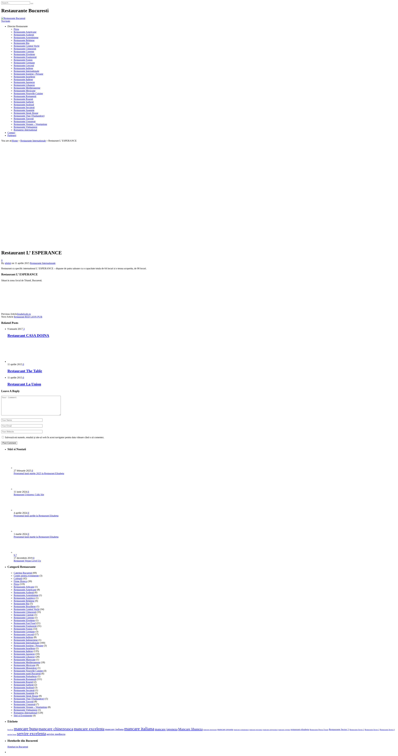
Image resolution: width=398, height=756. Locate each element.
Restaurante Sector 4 (387, 730)
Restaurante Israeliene (24, 76)
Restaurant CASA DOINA (28, 335)
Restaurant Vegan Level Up (27, 560)
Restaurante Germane (24, 62)
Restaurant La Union (24, 384)
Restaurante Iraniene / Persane (28, 74)
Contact (11, 132)
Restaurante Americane (25, 32)
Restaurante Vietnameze (25, 127)
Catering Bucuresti (23, 573)
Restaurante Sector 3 (372, 730)
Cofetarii (18, 578)
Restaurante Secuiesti (24, 107)
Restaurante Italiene (23, 79)
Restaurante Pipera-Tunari (319, 730)
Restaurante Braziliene (25, 606)
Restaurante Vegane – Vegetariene (30, 124)
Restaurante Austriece (24, 598)
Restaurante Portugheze (25, 676)
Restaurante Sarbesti (24, 102)
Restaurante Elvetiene (24, 54)
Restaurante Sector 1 (339, 729)
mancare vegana (284, 730)
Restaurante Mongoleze (25, 668)
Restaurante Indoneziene (26, 640)
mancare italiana (139, 728)
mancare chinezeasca (55, 729)
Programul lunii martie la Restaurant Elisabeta (36, 536)
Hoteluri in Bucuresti (17, 746)
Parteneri (11, 135)
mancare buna (26, 728)
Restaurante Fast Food (25, 623)
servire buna (11, 734)
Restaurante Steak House (26, 113)
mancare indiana (114, 729)
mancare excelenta (89, 729)
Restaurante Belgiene (24, 40)
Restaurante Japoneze (24, 82)
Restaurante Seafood (24, 104)
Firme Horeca (20, 581)
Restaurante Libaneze (24, 85)
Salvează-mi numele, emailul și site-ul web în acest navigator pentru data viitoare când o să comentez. (54, 437)
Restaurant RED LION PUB (28, 316)
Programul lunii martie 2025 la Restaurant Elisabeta (39, 473)
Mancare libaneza (190, 729)
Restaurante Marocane (25, 659)
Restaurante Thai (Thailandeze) (29, 116)
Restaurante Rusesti (23, 99)
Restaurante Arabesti (24, 34)
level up (10, 730)
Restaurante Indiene (23, 68)
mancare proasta (225, 729)
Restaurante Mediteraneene (27, 88)
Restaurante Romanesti (25, 96)
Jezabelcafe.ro (24, 314)
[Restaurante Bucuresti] (13, 18)
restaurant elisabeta (300, 729)
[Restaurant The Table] (24, 361)
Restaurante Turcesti (24, 118)
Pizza (16, 29)
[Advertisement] (199, 170)
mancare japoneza (166, 729)
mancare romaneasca (241, 730)
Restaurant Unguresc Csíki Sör (29, 494)
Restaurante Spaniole (24, 110)
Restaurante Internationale (26, 71)
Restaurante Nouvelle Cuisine (28, 93)
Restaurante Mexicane (24, 90)
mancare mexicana (210, 730)
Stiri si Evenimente (23, 715)
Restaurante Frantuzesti (25, 57)
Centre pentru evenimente (26, 575)
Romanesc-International (25, 130)
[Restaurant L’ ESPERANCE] (36, 245)
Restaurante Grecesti (24, 65)
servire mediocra (55, 734)
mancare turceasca (255, 730)
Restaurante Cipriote (24, 615)
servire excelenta (31, 733)
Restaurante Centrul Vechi (26, 46)
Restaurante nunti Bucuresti (27, 673)
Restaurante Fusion (23, 60)
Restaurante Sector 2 (356, 730)
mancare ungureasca (270, 730)
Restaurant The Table (24, 371)
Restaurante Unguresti (24, 121)
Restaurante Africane (24, 587)
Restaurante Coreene (24, 51)
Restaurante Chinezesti (25, 48)
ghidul (8, 263)
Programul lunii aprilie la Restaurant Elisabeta (36, 515)
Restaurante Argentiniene (26, 37)
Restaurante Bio (21, 43)
